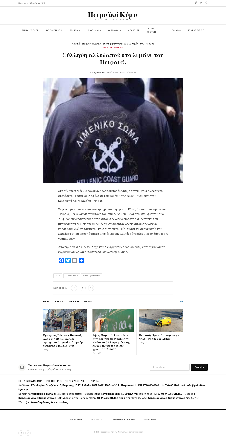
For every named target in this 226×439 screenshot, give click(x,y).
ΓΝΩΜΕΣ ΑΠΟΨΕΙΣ (152, 30)
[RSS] (28, 433)
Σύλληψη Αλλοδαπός (91, 275)
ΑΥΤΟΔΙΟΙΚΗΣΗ (54, 30)
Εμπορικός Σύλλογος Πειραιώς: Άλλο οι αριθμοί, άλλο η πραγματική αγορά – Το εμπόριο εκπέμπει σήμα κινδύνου (64, 340)
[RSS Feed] (201, 3)
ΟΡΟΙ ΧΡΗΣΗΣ (97, 419)
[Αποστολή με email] (91, 288)
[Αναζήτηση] (206, 3)
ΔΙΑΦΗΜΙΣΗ (76, 419)
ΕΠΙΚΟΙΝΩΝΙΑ (149, 419)
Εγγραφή (199, 367)
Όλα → (180, 301)
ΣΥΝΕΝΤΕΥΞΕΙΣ (196, 30)
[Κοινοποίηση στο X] (83, 288)
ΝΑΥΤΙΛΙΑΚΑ (94, 30)
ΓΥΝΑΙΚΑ (176, 30)
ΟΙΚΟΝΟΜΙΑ (114, 30)
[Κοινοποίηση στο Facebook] (74, 288)
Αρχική (76, 43)
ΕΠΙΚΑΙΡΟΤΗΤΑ (30, 30)
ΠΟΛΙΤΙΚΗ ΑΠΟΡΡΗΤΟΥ (123, 419)
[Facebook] (195, 3)
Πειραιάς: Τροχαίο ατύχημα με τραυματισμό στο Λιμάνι (159, 336)
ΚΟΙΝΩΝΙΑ (75, 30)
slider (58, 275)
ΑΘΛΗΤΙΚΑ (133, 30)
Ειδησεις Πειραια (91, 43)
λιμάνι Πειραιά (72, 275)
